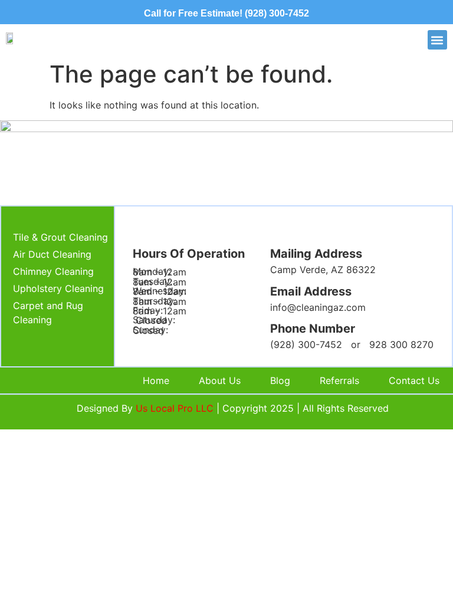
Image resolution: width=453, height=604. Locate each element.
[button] (437, 40)
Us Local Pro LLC (175, 408)
